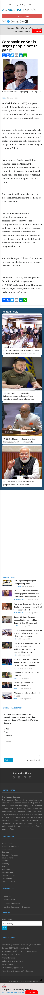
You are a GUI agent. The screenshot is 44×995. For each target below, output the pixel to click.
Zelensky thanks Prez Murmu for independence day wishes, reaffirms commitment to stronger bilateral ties (18, 396)
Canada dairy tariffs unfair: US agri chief (26, 674)
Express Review (8, 881)
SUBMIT (8, 760)
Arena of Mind (7, 843)
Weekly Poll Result (33, 760)
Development (7, 858)
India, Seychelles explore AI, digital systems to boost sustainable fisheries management (27, 633)
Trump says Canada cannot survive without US (24, 684)
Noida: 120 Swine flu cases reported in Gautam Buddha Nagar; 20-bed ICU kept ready (25, 620)
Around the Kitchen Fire (11, 846)
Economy (5, 863)
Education (6, 869)
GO (4, 928)
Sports (16, 668)
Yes (7, 729)
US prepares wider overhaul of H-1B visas (27, 694)
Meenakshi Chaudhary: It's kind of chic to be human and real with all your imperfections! (27, 607)
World (16, 678)
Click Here (37, 31)
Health (16, 626)
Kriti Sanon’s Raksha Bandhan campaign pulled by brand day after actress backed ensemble (26, 594)
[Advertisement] (16, 506)
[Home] (20, 9)
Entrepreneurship (9, 875)
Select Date (7, 919)
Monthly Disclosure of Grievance (17, 907)
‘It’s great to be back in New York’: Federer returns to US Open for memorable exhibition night (27, 662)
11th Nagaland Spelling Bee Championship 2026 (24, 582)
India (4, 98)
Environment (7, 878)
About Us (7, 896)
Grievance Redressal (12, 903)
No (6, 732)
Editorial (5, 866)
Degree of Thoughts (10, 855)
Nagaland (17, 586)
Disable (5, 861)
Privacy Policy (9, 899)
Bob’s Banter (7, 849)
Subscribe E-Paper (22, 16)
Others (8, 736)
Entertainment (19, 599)
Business (5, 852)
